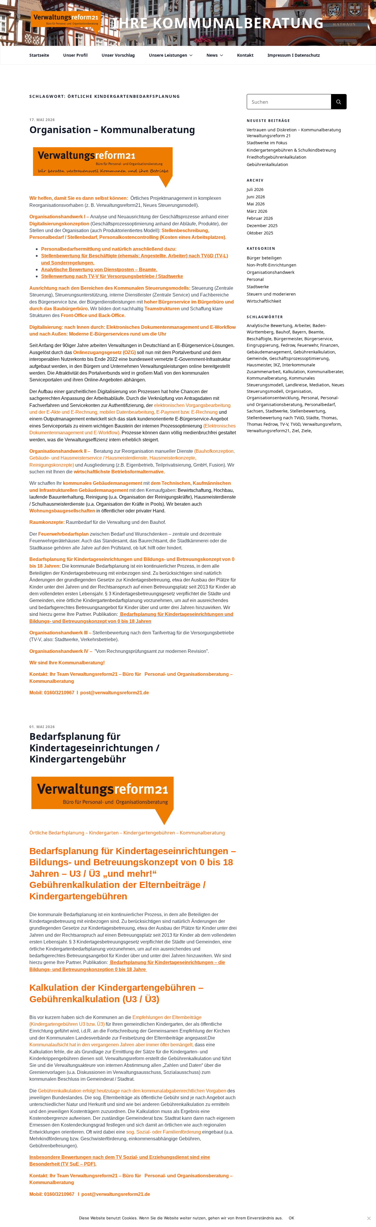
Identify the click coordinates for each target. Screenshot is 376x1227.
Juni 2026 (256, 197)
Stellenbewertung (307, 411)
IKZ (276, 365)
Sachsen (255, 411)
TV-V (284, 424)
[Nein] (369, 1218)
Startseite (39, 55)
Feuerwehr (307, 345)
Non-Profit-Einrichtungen (271, 265)
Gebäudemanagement (269, 352)
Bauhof (283, 332)
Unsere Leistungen (168, 55)
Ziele (306, 430)
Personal (255, 279)
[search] (338, 102)
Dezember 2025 (262, 225)
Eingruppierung (262, 345)
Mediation (319, 385)
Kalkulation (294, 371)
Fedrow (288, 345)
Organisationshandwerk (270, 272)
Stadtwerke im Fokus (267, 142)
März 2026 (257, 211)
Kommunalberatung (267, 378)
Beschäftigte (259, 338)
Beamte (315, 332)
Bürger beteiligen (264, 258)
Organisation (298, 391)
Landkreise (296, 385)
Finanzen (329, 345)
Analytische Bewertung (269, 325)
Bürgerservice (318, 338)
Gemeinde (257, 358)
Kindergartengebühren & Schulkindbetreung (291, 150)
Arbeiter (302, 325)
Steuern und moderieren (271, 294)
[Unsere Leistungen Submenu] (189, 55)
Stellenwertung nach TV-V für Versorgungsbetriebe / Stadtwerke (112, 276)
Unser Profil (75, 55)
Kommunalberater (325, 371)
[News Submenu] (220, 55)
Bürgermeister (288, 338)
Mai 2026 (256, 204)
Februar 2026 (260, 218)
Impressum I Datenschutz (294, 55)
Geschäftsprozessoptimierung (299, 358)
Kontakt (245, 55)
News (212, 55)
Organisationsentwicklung (273, 397)
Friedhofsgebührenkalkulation (276, 157)
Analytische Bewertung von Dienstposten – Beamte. (99, 269)
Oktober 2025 (260, 233)
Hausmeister (259, 365)
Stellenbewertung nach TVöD (275, 417)
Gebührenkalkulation (267, 164)
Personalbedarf (320, 404)
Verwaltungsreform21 (268, 430)
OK (291, 1218)
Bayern (299, 332)
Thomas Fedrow (262, 424)
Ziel (295, 430)
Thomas (329, 417)
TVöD (295, 424)
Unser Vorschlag (118, 55)
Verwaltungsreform (322, 424)
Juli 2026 (255, 189)
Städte (312, 417)
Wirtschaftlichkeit (264, 301)
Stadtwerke (258, 286)
